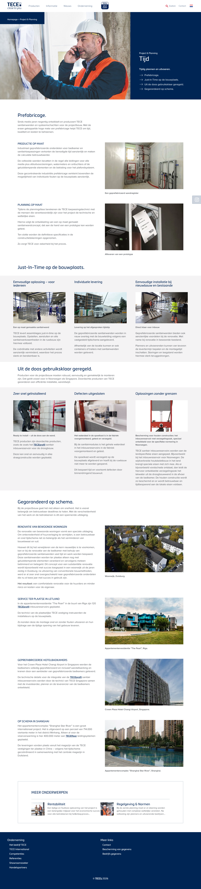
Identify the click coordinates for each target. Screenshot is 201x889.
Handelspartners (18, 867)
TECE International (19, 849)
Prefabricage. (151, 75)
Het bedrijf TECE (17, 844)
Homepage (12, 19)
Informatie (51, 5)
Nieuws (67, 5)
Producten (34, 5)
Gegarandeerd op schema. (159, 89)
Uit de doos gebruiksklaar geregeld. (164, 84)
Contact (182, 6)
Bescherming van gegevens (117, 849)
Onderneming (85, 5)
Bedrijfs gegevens (112, 853)
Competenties (16, 853)
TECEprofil (39, 445)
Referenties (15, 858)
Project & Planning (28, 19)
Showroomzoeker (18, 862)
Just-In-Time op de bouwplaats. (161, 79)
